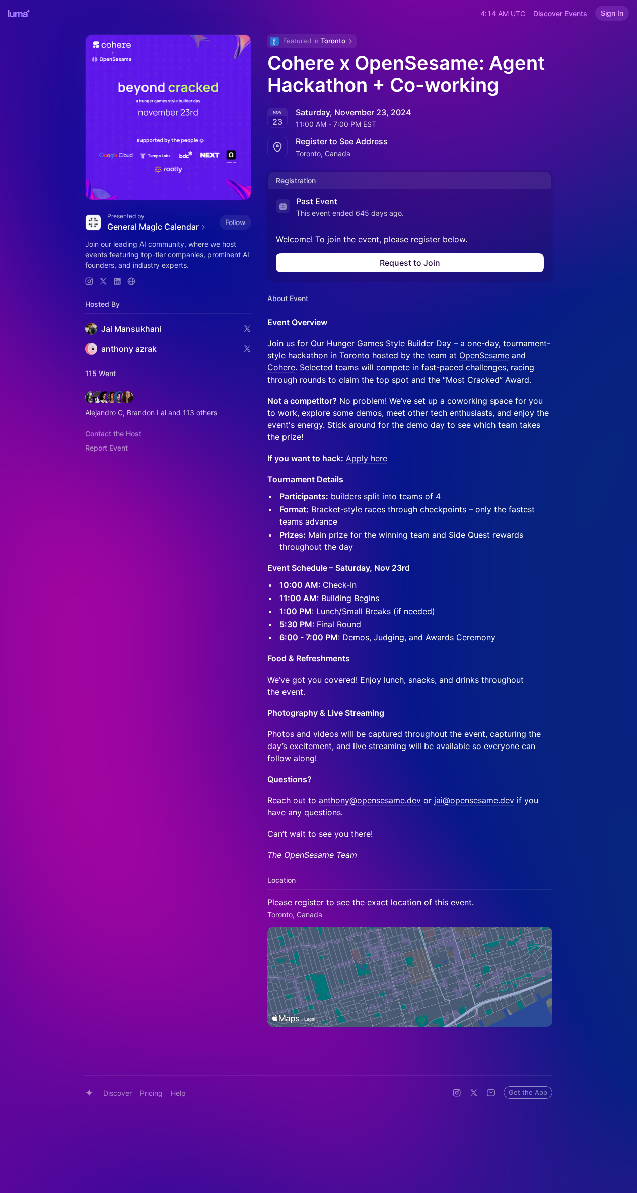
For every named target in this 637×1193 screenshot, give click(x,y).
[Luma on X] (473, 1092)
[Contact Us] (491, 1092)
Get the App (528, 1092)
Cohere (281, 367)
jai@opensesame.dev (474, 800)
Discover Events (560, 13)
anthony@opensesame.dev (370, 800)
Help (178, 1093)
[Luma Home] (19, 13)
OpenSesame (484, 355)
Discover (117, 1093)
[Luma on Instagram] (456, 1092)
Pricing (151, 1093)
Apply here (366, 458)
